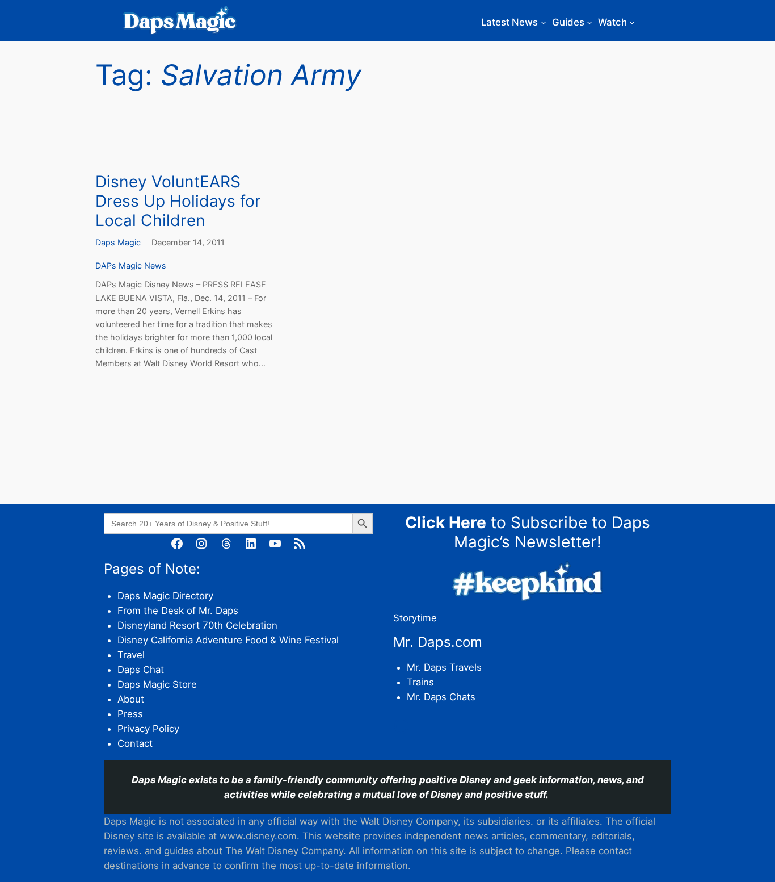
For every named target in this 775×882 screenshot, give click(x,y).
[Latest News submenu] (543, 22)
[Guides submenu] (589, 22)
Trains (420, 682)
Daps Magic (118, 242)
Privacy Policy (148, 728)
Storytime (415, 618)
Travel (131, 655)
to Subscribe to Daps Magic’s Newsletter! (527, 532)
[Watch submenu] (632, 22)
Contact (135, 743)
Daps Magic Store (157, 684)
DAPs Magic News (130, 265)
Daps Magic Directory (165, 595)
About (130, 699)
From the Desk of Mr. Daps (177, 610)
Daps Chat (140, 669)
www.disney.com (258, 836)
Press (130, 714)
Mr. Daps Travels (444, 667)
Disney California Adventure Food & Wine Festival (228, 640)
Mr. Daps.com (437, 642)
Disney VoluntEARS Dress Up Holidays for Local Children (178, 201)
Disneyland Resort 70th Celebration (197, 625)
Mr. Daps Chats (441, 697)
